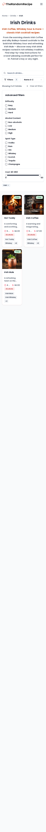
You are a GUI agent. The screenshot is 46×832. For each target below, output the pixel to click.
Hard (10, 112)
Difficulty (9, 101)
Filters (12, 79)
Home (5, 15)
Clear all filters (36, 86)
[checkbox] (6, 105)
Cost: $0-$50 (11, 172)
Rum (10, 146)
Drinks (13, 15)
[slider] (6, 175)
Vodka (11, 142)
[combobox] (33, 79)
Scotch (11, 157)
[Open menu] (41, 4)
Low (10, 126)
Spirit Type (10, 138)
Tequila (11, 160)
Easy (10, 105)
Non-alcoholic (15, 122)
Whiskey (12, 153)
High (10, 133)
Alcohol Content (13, 118)
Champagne (14, 164)
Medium (12, 109)
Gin (10, 150)
